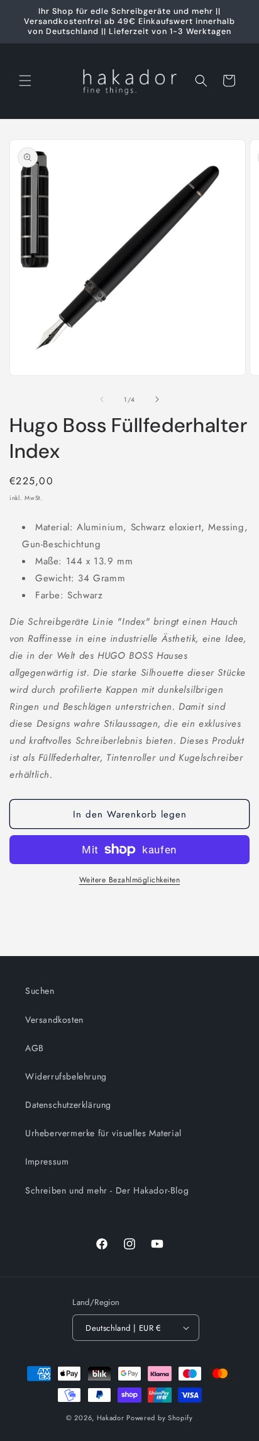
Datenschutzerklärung (68, 1104)
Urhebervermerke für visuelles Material (103, 1133)
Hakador (110, 1418)
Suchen (40, 990)
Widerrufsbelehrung (66, 1076)
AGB (34, 1048)
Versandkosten (54, 1019)
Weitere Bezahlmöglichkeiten (129, 880)
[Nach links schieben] (102, 399)
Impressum (47, 1161)
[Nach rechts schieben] (157, 399)
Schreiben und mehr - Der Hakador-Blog (107, 1190)
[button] (25, 80)
